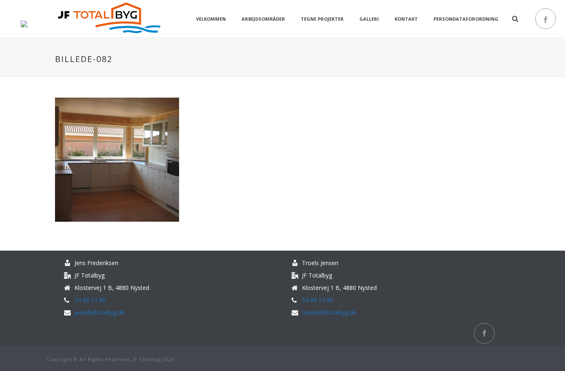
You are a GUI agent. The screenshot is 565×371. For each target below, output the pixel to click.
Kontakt (406, 19)
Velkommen (211, 19)
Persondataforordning (465, 19)
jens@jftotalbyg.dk (99, 312)
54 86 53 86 (90, 300)
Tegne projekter (322, 19)
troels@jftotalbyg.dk (329, 312)
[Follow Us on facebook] (484, 333)
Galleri (369, 19)
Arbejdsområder (263, 19)
